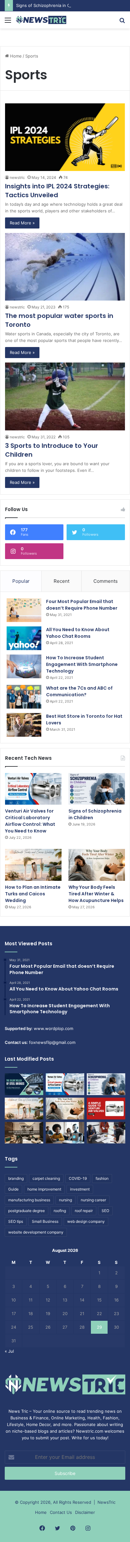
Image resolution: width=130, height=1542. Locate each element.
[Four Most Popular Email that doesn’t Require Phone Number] (24, 610)
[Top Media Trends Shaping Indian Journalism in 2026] (106, 1133)
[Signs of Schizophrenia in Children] (96, 789)
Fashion (110, 1417)
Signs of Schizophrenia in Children (50, 5)
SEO (105, 1210)
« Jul (9, 1351)
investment (80, 1189)
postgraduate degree (26, 1210)
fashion (102, 1178)
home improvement (44, 1189)
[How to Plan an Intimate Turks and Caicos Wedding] (33, 865)
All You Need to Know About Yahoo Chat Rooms (77, 632)
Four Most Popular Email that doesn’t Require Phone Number (81, 604)
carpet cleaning (46, 1178)
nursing (65, 1200)
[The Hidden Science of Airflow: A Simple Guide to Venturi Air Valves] (106, 1108)
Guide (13, 1189)
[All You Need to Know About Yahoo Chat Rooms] (24, 638)
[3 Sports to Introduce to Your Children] (65, 396)
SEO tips (15, 1221)
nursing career (93, 1200)
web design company (86, 1221)
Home (15, 55)
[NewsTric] (41, 20)
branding (16, 1178)
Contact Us (61, 1512)
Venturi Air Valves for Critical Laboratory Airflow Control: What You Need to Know (30, 821)
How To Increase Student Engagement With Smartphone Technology (82, 664)
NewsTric (106, 1502)
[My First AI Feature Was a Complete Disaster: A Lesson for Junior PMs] (65, 1133)
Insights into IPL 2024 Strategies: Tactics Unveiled (57, 190)
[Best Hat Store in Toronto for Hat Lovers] (24, 725)
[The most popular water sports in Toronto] (65, 267)
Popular (21, 581)
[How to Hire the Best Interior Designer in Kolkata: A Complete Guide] (24, 1133)
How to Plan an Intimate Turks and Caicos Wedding (33, 894)
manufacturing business (29, 1200)
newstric (17, 177)
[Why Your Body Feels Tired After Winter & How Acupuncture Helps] (96, 865)
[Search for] (122, 22)
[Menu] (8, 22)
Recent (61, 581)
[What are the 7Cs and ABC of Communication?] (24, 697)
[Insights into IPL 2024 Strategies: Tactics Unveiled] (65, 137)
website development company (35, 1232)
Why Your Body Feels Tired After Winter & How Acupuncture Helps (96, 894)
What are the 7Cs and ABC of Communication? (79, 691)
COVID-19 (78, 1178)
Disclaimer (85, 1512)
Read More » (22, 222)
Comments (105, 581)
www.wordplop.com (53, 1028)
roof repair (84, 1210)
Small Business (45, 1221)
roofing (60, 1210)
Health (93, 1417)
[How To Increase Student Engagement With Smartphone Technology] (24, 666)
